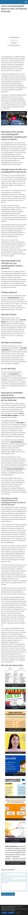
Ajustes (17, 912)
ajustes (13, 910)
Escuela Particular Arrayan (12, 2)
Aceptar (4, 912)
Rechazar (11, 912)
